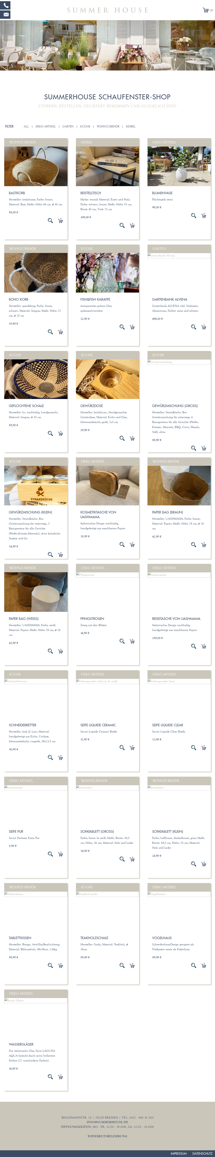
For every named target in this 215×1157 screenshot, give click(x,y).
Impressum (179, 1153)
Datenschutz (202, 1153)
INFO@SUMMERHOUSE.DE (107, 1122)
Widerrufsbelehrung (107, 1136)
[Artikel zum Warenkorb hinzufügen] (58, 220)
